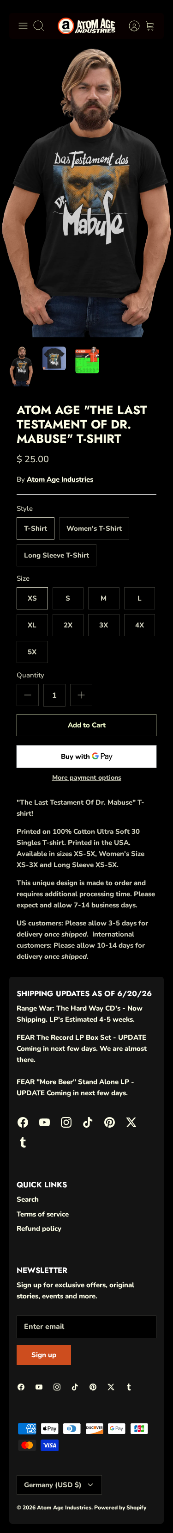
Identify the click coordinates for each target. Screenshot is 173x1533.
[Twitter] (141, 1494)
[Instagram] (73, 1494)
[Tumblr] (84, 1510)
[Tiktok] (96, 1494)
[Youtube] (51, 1494)
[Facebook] (28, 1494)
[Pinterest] (118, 1494)
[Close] (152, 1352)
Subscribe (86, 1468)
